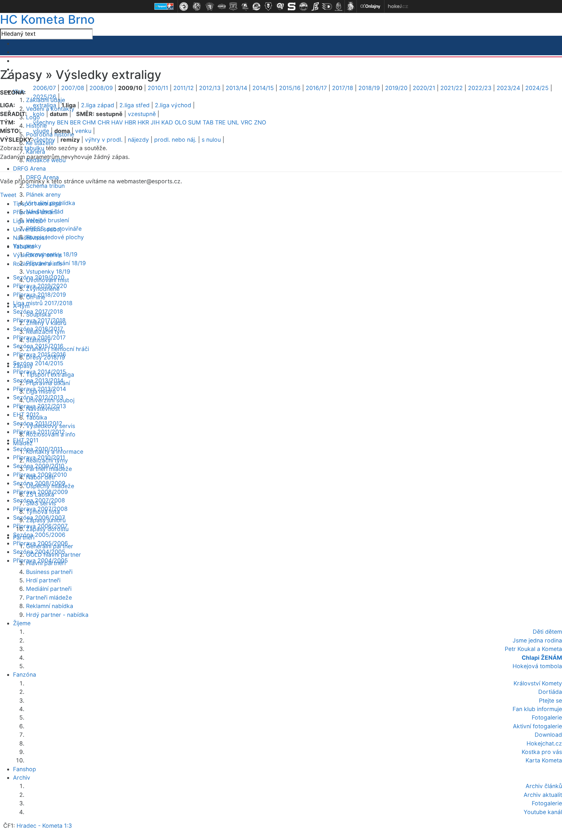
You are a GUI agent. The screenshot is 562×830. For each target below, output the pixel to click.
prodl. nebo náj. (175, 139)
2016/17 (316, 87)
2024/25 (537, 87)
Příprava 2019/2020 (40, 285)
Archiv (21, 777)
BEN (62, 122)
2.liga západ (97, 105)
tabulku (34, 148)
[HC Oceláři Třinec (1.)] (184, 6)
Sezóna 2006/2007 (39, 517)
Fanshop (24, 769)
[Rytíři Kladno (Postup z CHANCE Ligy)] (338, 6)
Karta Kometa (544, 760)
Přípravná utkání (35, 212)
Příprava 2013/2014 (39, 388)
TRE (220, 122)
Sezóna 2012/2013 (38, 397)
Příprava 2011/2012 (39, 431)
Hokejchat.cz (544, 743)
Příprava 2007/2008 (40, 508)
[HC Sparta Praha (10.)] (292, 6)
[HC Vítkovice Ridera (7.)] (256, 6)
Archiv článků (544, 786)
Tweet (8, 194)
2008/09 (101, 87)
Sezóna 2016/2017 (38, 328)
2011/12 (183, 87)
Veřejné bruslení (47, 220)
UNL (233, 122)
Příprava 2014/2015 (39, 371)
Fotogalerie (547, 803)
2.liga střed (134, 105)
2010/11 (158, 87)
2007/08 (72, 87)
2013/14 (236, 87)
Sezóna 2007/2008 (39, 500)
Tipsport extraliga (37, 203)
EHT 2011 (25, 440)
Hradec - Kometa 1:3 (44, 825)
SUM (194, 122)
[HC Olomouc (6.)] (245, 6)
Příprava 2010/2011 (39, 457)
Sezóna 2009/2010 (38, 465)
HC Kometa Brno (47, 19)
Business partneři (49, 571)
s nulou (211, 139)
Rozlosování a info (37, 263)
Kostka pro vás (542, 751)
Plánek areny (43, 194)
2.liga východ (173, 105)
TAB (208, 122)
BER (75, 122)
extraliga (44, 105)
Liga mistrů (28, 220)
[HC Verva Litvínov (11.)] (303, 6)
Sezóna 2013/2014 (38, 380)
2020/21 (424, 87)
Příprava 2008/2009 (40, 491)
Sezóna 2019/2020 (38, 277)
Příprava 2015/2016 (39, 354)
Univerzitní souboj (37, 229)
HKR (143, 122)
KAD (167, 122)
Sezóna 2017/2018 (38, 311)
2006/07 (44, 87)
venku (83, 130)
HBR (130, 122)
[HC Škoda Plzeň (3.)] (210, 6)
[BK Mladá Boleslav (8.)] (268, 6)
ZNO (260, 122)
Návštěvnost (30, 237)
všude (41, 130)
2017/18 (342, 87)
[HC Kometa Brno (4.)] (221, 6)
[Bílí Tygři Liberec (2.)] (197, 6)
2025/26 (44, 96)
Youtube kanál (543, 812)
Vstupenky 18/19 (48, 271)
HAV (117, 122)
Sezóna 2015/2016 (38, 346)
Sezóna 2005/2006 (39, 534)
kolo (39, 113)
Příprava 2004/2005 (40, 560)
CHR (104, 122)
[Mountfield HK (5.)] (233, 6)
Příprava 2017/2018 (39, 320)
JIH (155, 122)
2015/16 (290, 87)
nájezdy (138, 139)
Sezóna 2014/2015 (38, 363)
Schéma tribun (45, 185)
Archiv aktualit (543, 794)
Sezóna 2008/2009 (39, 483)
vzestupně (142, 113)
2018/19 (369, 87)
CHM (89, 122)
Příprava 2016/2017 (39, 337)
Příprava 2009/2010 (40, 474)
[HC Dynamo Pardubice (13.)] (327, 6)
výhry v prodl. (104, 139)
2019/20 (396, 87)
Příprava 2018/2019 (39, 294)
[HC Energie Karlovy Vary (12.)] (315, 6)
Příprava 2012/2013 (39, 406)
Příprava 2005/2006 (40, 543)
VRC (246, 122)
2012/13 (210, 87)
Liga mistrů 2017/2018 (43, 303)
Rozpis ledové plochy (55, 237)
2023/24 (508, 87)
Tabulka (23, 246)
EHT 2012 (26, 414)
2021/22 (451, 87)
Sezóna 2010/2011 (37, 449)
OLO (180, 122)
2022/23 (479, 87)
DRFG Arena (29, 168)
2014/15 (263, 87)
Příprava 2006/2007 (40, 526)
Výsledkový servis (37, 255)
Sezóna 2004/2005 (39, 551)
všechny (44, 122)
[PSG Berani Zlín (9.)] (280, 6)
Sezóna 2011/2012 (37, 423)
